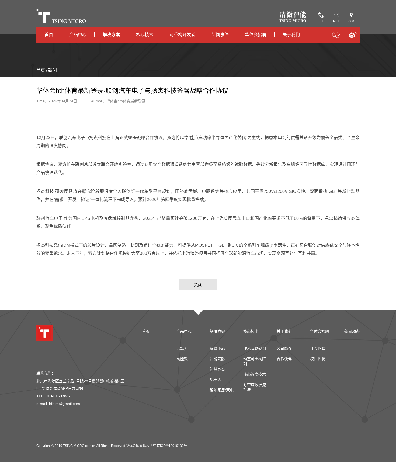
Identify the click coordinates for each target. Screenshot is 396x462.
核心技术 (144, 34)
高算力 (182, 348)
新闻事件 (220, 34)
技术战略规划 (254, 348)
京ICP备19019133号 (172, 446)
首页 (48, 34)
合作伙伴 (284, 359)
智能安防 (217, 359)
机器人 (215, 379)
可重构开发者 (182, 34)
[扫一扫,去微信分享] (336, 36)
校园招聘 (317, 359)
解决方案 (111, 34)
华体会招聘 (255, 34)
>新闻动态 (351, 331)
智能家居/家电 (222, 390)
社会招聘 (317, 348)
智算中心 (217, 348)
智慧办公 (217, 369)
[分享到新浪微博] (352, 36)
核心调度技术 (254, 374)
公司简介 (284, 348)
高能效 (182, 359)
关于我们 (291, 34)
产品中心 (77, 34)
